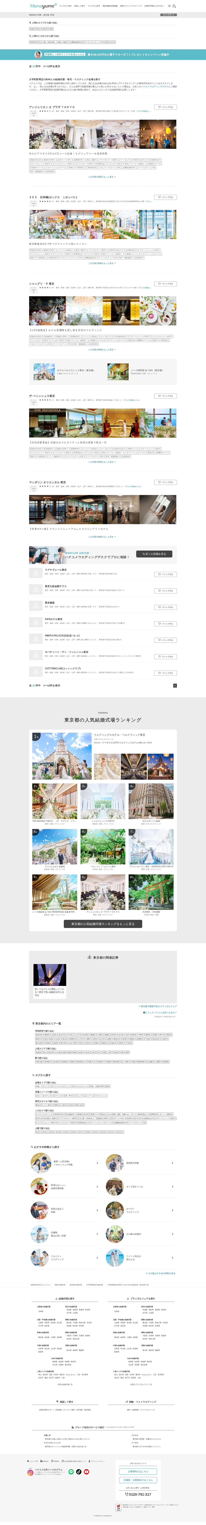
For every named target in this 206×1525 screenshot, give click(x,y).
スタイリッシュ (101, 1096)
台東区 (109, 1039)
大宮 (78, 1374)
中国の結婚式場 (43, 1345)
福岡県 (54, 1361)
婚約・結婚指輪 (133, 1410)
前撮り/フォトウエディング (131, 6)
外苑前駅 (63, 1062)
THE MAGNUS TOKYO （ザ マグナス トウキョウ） (57, 821)
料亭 (102, 1086)
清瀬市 (96, 1043)
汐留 (122, 1052)
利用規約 (56, 1461)
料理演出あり (83, 1123)
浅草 (127, 1052)
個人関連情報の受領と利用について (75, 1461)
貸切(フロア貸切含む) (99, 1114)
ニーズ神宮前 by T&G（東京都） (147, 370)
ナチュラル (49, 1096)
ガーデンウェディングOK (94, 42)
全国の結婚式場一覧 (65, 1384)
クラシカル (59, 1096)
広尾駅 (71, 1062)
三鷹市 (88, 1039)
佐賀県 (61, 1361)
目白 (98, 1052)
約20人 (45, 1132)
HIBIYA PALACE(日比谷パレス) (62, 635)
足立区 (61, 1035)
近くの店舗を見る (156, 554)
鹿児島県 (68, 1365)
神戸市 (51, 1378)
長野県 (46, 1323)
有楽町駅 (165, 1062)
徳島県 (75, 1350)
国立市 (89, 1043)
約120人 (120, 1132)
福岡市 (57, 1378)
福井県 (46, 1326)
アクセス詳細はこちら (144, 111)
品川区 (121, 1035)
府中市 (162, 1035)
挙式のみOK (110, 42)
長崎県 (67, 1361)
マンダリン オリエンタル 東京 (47, 482)
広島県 (40, 1348)
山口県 (53, 1348)
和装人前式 (79, 1105)
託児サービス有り (118, 1118)
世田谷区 (39, 1035)
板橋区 (92, 1035)
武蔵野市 (140, 1039)
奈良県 (69, 1339)
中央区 (148, 1039)
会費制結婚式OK (76, 42)
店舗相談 (58, 1410)
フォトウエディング (147, 1410)
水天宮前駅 (98, 1062)
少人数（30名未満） (48, 42)
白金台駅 (55, 1062)
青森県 (81, 1310)
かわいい (39, 1096)
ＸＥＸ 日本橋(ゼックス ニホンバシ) (53, 197)
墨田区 (169, 1035)
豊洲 (69, 1052)
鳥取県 (40, 1352)
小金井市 (164, 1039)
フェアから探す (94, 6)
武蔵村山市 (105, 1043)
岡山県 (46, 1348)
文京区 (45, 1039)
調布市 (38, 1039)
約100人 (104, 1132)
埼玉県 (89, 1323)
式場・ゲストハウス (43, 1086)
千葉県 (75, 1323)
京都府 (81, 1336)
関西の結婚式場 (71, 1332)
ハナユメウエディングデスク (154, 86)
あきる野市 (73, 1043)
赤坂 (80, 1052)
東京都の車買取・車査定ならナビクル (147, 1439)
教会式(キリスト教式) (44, 1105)
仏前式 (70, 1105)
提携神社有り (155, 1114)
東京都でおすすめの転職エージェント (147, 1446)
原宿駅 (47, 1062)
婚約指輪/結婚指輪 (110, 6)
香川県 (69, 1350)
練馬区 (47, 1035)
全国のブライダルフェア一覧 (141, 1384)
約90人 (96, 1132)
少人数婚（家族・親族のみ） (120, 1114)
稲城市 (55, 1043)
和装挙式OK (34, 42)
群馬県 (81, 1326)
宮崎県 (61, 1365)
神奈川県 (82, 1323)
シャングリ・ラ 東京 (41, 283)
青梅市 (132, 1039)
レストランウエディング (62, 1086)
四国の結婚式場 (71, 1345)
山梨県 (40, 1323)
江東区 (100, 1035)
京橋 (104, 1052)
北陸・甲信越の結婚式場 (46, 1320)
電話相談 (87, 1410)
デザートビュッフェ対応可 (166, 1118)
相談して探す (79, 6)
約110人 (112, 1132)
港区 (51, 1039)
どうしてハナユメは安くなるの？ (161, 1012)
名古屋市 (85, 1374)
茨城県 (69, 1326)
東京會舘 (50, 602)
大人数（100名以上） (87, 1118)
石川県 (40, 1326)
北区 (127, 1035)
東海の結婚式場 (43, 1332)
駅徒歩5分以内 (83, 1114)
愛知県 (40, 1337)
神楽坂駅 (116, 1062)
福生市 (113, 1043)
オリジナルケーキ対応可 (67, 1123)
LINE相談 (79, 1410)
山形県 (75, 1313)
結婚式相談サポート (46, 1410)
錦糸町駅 (79, 1062)
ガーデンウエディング (44, 1114)
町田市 (114, 1035)
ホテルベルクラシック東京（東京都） (76, 370)
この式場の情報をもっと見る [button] (101, 177)
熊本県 (73, 1361)
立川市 (102, 1039)
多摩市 (125, 1039)
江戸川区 (69, 1035)
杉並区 (85, 1035)
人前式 (63, 1105)
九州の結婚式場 (57, 1358)
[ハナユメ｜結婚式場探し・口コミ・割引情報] (43, 6)
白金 (93, 1052)
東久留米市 (40, 1043)
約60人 (74, 1132)
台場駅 (157, 1062)
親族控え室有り (103, 1118)
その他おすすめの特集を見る (161, 1273)
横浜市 (62, 1374)
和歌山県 (76, 1339)
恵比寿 (44, 29)
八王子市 (78, 1035)
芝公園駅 (149, 1062)
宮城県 (69, 1310)
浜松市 (40, 1378)
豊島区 (148, 1035)
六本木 (86, 1052)
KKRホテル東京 (53, 619)
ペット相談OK (167, 1114)
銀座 (75, 1052)
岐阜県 (46, 1337)
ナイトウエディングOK (137, 1123)
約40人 (60, 1132)
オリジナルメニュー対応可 (46, 1123)
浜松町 (115, 1052)
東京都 (69, 1323)
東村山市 (117, 1039)
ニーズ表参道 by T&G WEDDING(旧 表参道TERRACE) (56, 912)
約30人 (52, 1132)
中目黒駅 (107, 1062)
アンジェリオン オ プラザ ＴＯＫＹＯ (52, 107)
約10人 (38, 1132)
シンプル (81, 1096)
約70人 (81, 1132)
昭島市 (48, 1043)
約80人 (89, 1132)
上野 (109, 1052)
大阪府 (69, 1336)
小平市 (80, 1039)
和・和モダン (70, 1096)
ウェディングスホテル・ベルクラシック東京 (119, 734)
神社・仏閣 (94, 1086)
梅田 (46, 1378)
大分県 (54, 1365)
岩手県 (69, 1313)
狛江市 (82, 1043)
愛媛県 (81, 1350)
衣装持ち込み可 (132, 1118)
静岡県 (59, 1337)
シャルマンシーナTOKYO (103, 821)
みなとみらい (71, 1374)
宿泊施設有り (71, 1114)
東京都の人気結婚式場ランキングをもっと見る (103, 924)
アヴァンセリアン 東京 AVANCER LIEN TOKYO (151, 866)
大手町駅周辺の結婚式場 (94, 1285)
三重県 (53, 1337)
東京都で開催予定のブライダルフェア (159, 1006)
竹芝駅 (132, 1062)
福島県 (75, 1310)
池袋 (51, 29)
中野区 (140, 1035)
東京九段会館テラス (56, 586)
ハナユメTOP (34, 1461)
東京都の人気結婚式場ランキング (103, 720)
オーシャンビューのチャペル (101, 1123)
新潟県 (53, 1323)
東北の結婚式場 (71, 1307)
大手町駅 (88, 1062)
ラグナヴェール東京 (56, 569)
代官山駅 (39, 1062)
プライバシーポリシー (98, 1461)
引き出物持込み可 (147, 1118)
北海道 (40, 1311)
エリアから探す (65, 6)
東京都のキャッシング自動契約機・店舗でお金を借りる (66, 1446)
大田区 (54, 1035)
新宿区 (133, 1035)
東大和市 (63, 1043)
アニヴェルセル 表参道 (55, 866)
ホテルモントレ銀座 (151, 821)
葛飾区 (107, 1035)
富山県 (59, 1323)
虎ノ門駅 (125, 1062)
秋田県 (87, 1310)
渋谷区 (57, 1039)
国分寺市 (156, 1039)
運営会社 (46, 1461)
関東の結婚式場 (60, 1285)
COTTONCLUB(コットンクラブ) (63, 668)
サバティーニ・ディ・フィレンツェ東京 (66, 652)
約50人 (67, 1132)
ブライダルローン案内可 (68, 1118)
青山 (38, 29)
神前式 (56, 1105)
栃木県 (75, 1326)
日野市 (95, 1039)
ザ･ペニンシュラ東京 (42, 396)
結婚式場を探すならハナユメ (40, 1285)
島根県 (59, 1348)
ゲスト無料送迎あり (140, 1114)
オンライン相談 (69, 1410)
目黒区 (155, 1035)
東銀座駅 (141, 1062)
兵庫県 (75, 1336)
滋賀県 (87, 1336)
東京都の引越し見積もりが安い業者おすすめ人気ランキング (67, 1439)
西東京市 (73, 1039)
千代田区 (128, 1043)
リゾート (89, 1096)
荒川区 (65, 1039)
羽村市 (120, 1043)
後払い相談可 (63, 42)
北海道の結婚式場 (43, 1307)
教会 (107, 1086)
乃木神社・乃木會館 (151, 912)
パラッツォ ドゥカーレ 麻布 (103, 866)
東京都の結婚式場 (76, 1285)
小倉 (63, 1378)
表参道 (32, 29)
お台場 (57, 1052)
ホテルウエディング (80, 1086)
